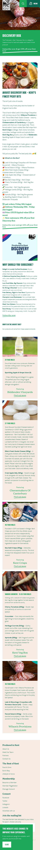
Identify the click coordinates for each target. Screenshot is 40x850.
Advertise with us (8, 811)
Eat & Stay (6, 771)
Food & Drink (6, 767)
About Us (5, 749)
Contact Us (6, 759)
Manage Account (8, 789)
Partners (5, 755)
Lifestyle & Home (8, 774)
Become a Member (9, 782)
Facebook (5, 798)
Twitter (4, 801)
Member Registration (10, 786)
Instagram (6, 804)
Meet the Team (8, 752)
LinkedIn (5, 807)
